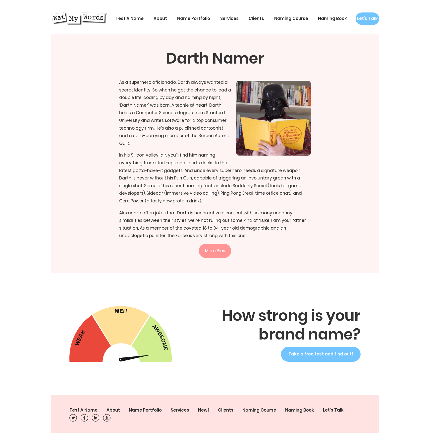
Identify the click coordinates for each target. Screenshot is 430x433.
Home (79, 18)
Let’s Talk (367, 18)
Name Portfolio (193, 18)
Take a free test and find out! (320, 354)
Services (229, 18)
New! (203, 410)
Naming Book (332, 18)
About (160, 18)
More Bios (215, 251)
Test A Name (129, 18)
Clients (256, 18)
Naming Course (291, 18)
